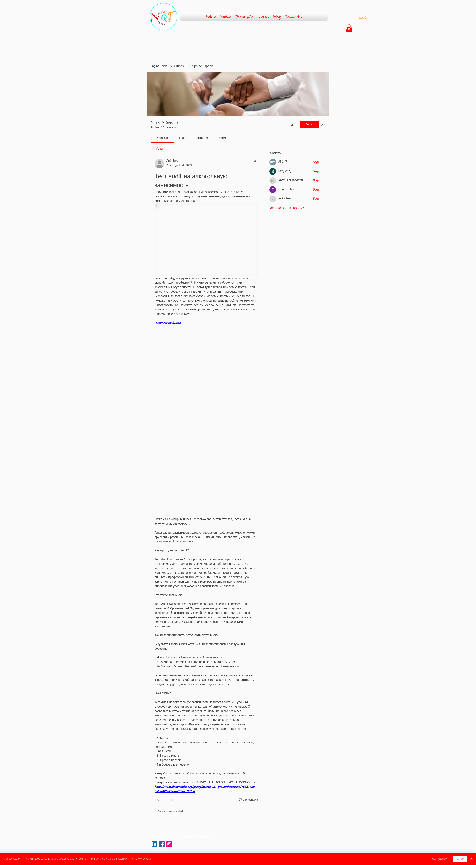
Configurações (439, 859)
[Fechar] (471, 859)
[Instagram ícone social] (169, 844)
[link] (162, 138)
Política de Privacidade (138, 859)
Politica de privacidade (162, 851)
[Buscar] (292, 124)
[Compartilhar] (255, 161)
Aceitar (460, 859)
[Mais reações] (170, 800)
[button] (349, 28)
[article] (206, 488)
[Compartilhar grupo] (323, 124)
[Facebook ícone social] (162, 844)
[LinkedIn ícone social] (154, 844)
